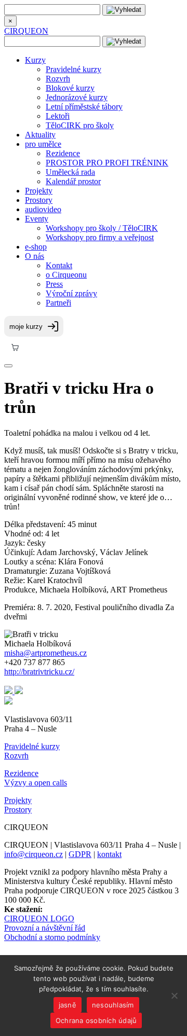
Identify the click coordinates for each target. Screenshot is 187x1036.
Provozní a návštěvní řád (44, 927)
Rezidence (63, 153)
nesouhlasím (113, 1005)
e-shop (36, 246)
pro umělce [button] (43, 144)
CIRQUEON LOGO (39, 918)
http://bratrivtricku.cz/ (39, 671)
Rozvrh (58, 78)
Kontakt (59, 265)
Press (54, 284)
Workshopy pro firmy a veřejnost (100, 237)
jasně (67, 1005)
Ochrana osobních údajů (96, 1020)
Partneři (58, 302)
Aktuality (40, 134)
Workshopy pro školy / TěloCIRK (102, 228)
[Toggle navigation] (8, 365)
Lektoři (58, 116)
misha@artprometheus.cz (45, 652)
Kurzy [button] (35, 60)
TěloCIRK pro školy (80, 125)
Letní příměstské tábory (84, 106)
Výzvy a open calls (35, 782)
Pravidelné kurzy (73, 69)
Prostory (38, 200)
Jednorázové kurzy (77, 97)
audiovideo (43, 209)
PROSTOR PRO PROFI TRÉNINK (107, 162)
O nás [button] (34, 256)
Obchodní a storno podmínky (52, 937)
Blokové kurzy (70, 88)
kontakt (109, 854)
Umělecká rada (70, 172)
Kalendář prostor (73, 181)
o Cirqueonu (66, 274)
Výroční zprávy (71, 293)
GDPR (80, 854)
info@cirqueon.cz (33, 854)
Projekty (38, 190)
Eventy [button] (36, 218)
